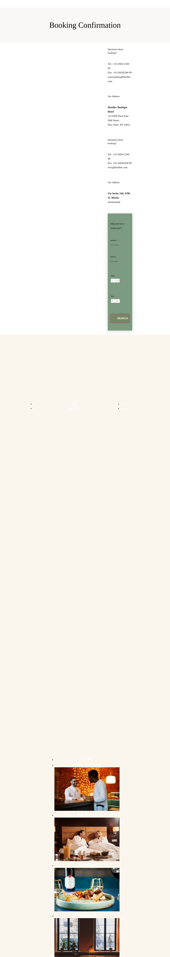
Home (86, 759)
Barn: (112, 296)
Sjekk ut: (113, 257)
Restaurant (87, 865)
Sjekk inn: (114, 240)
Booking (136, 11)
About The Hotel (87, 764)
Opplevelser (90, 11)
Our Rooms (87, 815)
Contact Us (87, 915)
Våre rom (67, 11)
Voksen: (113, 276)
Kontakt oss (115, 11)
